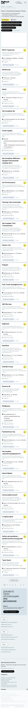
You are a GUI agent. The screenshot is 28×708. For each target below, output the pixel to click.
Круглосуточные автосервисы (8, 27)
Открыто (6, 61)
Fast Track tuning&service (12, 284)
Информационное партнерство (9, 682)
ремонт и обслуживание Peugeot (10, 519)
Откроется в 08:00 (8, 443)
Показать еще (16, 30)
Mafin (4, 89)
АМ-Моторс (7, 304)
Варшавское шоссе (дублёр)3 (9, 622)
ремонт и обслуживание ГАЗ (9, 133)
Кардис (5, 265)
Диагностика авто (6, 30)
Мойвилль (6, 406)
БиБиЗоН (5, 324)
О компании (4, 683)
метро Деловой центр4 (7, 647)
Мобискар (6, 70)
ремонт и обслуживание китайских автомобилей (13, 521)
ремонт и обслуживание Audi (9, 185)
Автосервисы (9, 6)
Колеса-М (6, 386)
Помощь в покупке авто (8, 91)
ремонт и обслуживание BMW (12, 75)
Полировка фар (9, 391)
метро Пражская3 (6, 651)
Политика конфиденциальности (9, 686)
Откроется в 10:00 (8, 237)
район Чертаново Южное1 (8, 639)
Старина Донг (7, 517)
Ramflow (5, 345)
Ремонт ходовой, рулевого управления (10, 25)
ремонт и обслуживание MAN (9, 326)
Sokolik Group (7, 367)
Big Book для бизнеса (6, 679)
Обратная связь (5, 680)
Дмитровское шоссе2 (7, 626)
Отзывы (17, 64)
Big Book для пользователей (8, 677)
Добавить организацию (19, 2)
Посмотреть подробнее (8, 64)
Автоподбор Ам (8, 111)
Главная (3, 6)
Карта (14, 19)
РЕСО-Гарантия (8, 50)
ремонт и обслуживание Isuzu (11, 168)
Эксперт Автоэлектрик (11, 202)
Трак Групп (6, 560)
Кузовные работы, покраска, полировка (11, 22)
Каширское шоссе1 (6, 624)
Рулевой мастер (8, 432)
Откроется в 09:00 (8, 103)
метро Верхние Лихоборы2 (8, 649)
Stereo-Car (6, 245)
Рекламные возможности (7, 668)
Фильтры (6, 19)
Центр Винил (7, 473)
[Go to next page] (23, 585)
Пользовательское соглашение (9, 685)
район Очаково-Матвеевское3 (9, 637)
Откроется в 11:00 (8, 257)
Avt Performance (8, 182)
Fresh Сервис (7, 131)
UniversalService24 (9, 495)
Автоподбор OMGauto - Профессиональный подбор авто (11, 160)
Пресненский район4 (7, 635)
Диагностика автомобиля (15, 522)
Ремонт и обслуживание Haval (9, 52)
